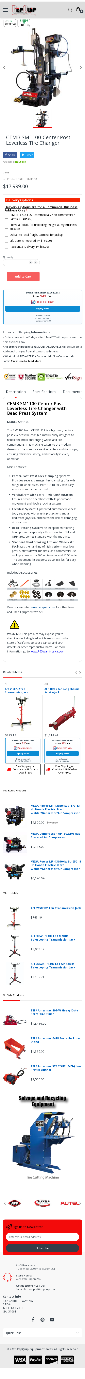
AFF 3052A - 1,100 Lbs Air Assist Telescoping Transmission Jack (53, 965)
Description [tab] (16, 391)
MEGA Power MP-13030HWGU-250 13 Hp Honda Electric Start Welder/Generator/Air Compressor (56, 865)
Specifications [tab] (44, 391)
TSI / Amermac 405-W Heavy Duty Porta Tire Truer (54, 1012)
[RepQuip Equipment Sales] (24, 10)
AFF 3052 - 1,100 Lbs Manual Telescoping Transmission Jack (53, 937)
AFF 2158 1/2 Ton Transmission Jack (16, 691)
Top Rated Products (14, 790)
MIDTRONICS (10, 893)
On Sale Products (13, 995)
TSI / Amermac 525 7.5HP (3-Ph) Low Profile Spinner (56, 1068)
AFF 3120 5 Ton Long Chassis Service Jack (61, 691)
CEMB (6, 172)
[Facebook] (33, 1320)
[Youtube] (52, 1320)
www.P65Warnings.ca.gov (47, 651)
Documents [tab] (72, 391)
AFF (7, 684)
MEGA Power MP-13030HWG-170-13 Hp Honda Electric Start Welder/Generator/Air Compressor (55, 809)
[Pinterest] (42, 1320)
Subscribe (42, 1248)
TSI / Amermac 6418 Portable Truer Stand (55, 1040)
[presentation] (76, 673)
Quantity (8, 257)
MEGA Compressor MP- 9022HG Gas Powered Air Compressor (55, 835)
